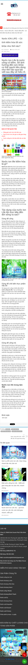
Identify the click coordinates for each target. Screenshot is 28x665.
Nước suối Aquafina (6, 604)
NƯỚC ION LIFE (15, 429)
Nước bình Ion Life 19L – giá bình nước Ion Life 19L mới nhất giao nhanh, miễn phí (13, 510)
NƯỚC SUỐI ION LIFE (5, 431)
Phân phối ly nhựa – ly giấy (8, 614)
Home (2, 30)
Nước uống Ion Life (6, 577)
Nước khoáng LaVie (6, 580)
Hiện (16, 55)
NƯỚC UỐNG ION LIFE (17, 431)
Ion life (8, 429)
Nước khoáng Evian (6, 601)
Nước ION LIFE (9, 30)
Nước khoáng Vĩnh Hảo (7, 584)
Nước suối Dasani (5, 607)
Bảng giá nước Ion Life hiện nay (12, 132)
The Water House (9, 659)
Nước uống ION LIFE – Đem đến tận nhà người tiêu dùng (18, 436)
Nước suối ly (4, 597)
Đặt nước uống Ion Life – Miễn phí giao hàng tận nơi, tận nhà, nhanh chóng (13, 485)
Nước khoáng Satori (6, 587)
